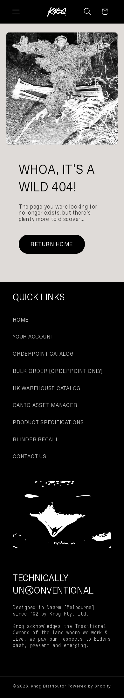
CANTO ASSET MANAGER (45, 405)
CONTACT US (29, 456)
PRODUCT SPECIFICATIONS (48, 422)
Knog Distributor (48, 686)
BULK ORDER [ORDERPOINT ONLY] (58, 370)
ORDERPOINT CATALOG (43, 353)
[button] (16, 10)
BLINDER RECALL (36, 439)
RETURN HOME (52, 244)
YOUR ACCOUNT (33, 336)
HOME (21, 319)
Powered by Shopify (89, 686)
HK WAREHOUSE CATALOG (46, 388)
